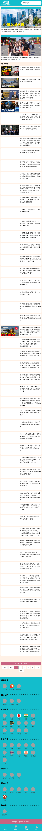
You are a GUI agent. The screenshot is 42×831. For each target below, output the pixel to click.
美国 (4, 719)
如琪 (26, 792)
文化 (4, 756)
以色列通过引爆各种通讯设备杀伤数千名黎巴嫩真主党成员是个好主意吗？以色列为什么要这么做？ (30, 637)
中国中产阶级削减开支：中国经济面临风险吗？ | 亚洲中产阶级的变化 (30, 424)
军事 (11, 756)
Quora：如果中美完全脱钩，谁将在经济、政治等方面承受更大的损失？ (30, 413)
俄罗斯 (33, 719)
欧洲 (11, 719)
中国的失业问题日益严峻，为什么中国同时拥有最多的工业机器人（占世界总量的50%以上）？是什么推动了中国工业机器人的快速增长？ (30, 532)
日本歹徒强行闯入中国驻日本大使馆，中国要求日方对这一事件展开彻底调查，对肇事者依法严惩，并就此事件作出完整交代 (30, 94)
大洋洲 (19, 734)
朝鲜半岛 (4, 726)
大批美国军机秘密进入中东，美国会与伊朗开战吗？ (30, 293)
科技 (26, 748)
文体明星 (11, 778)
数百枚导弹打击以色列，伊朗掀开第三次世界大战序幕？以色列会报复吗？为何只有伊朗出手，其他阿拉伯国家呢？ (30, 615)
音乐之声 (18, 778)
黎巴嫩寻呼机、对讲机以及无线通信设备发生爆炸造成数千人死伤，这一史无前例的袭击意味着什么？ (30, 649)
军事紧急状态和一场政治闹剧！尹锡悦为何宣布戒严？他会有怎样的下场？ (30, 507)
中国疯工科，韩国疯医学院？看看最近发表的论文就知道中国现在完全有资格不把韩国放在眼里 (30, 235)
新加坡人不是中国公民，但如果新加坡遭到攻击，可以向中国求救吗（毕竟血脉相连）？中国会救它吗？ (21, 31)
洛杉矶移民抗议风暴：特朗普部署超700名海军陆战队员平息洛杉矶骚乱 (30, 306)
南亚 (19, 726)
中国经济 (11, 704)
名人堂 (4, 800)
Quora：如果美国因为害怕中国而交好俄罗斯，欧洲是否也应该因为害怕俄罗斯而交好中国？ (30, 436)
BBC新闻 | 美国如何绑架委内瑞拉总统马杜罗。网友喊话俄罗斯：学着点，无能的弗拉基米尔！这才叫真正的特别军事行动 (30, 142)
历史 (4, 748)
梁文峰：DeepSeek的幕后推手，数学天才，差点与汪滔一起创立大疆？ (30, 448)
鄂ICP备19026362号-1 (24, 822)
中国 (11, 734)
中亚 (26, 726)
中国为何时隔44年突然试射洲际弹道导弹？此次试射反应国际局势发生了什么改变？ (30, 625)
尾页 (21, 670)
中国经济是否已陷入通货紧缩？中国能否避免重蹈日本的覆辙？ (30, 601)
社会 (33, 748)
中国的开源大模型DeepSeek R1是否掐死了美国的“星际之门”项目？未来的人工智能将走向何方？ (30, 460)
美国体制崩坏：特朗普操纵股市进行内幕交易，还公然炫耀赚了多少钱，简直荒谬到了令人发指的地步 (30, 377)
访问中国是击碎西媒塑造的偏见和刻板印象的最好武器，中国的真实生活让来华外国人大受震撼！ (21, 58)
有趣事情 (4, 815)
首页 (5, 667)
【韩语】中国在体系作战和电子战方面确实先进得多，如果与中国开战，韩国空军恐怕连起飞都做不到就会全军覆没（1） (30, 343)
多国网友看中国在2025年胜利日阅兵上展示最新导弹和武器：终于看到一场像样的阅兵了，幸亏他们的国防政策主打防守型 (30, 189)
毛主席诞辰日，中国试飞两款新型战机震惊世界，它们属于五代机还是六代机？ (30, 484)
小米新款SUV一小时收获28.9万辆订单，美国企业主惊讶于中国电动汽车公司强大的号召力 (30, 271)
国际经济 (18, 704)
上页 (11, 667)
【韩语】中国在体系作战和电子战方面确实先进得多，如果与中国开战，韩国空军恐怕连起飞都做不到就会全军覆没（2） (30, 331)
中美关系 (4, 689)
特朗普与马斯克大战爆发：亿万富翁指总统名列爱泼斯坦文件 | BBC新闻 (30, 318)
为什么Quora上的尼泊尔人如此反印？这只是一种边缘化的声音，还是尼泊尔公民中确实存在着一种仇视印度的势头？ (30, 579)
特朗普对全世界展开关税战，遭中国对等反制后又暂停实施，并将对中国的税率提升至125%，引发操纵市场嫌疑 (30, 402)
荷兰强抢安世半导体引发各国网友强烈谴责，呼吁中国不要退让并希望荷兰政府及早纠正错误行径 (30, 164)
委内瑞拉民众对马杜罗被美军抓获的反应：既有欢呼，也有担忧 (30, 128)
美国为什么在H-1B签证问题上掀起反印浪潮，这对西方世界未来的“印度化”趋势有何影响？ (30, 472)
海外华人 (18, 748)
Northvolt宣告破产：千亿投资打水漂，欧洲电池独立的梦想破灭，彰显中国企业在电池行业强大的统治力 (30, 496)
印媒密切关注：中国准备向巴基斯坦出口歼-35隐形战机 (30, 80)
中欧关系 (18, 689)
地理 (11, 748)
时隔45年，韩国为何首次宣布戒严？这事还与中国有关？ (29, 518)
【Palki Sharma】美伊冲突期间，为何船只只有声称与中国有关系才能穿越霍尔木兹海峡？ (30, 117)
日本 (19, 719)
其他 (4, 792)
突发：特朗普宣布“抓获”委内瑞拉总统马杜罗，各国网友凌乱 (30, 151)
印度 (26, 719)
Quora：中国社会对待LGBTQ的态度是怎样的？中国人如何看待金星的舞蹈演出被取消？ (30, 554)
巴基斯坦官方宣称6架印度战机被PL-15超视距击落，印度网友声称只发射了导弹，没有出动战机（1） (30, 365)
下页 (37, 667)
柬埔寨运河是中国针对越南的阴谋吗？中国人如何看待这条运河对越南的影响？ (30, 590)
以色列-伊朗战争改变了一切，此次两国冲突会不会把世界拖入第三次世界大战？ (30, 283)
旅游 (19, 756)
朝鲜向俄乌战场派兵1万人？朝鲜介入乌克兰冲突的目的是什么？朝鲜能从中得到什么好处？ (30, 566)
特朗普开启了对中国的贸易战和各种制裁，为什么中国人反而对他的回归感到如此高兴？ (30, 543)
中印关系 (11, 689)
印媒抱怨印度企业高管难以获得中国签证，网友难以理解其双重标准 (30, 69)
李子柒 (12, 792)
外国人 (26, 756)
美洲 (26, 734)
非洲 (4, 734)
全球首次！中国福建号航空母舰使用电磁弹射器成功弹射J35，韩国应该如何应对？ (30, 176)
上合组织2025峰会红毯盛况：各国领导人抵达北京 (30, 210)
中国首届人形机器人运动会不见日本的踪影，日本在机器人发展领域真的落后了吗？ (30, 223)
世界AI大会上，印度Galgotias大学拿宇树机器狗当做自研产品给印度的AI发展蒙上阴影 (30, 105)
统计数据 (33, 756)
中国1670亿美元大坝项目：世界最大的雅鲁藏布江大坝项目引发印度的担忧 (30, 247)
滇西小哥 (18, 792)
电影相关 (4, 778)
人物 (4, 763)
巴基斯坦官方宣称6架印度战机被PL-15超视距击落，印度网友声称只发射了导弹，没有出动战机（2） (30, 353)
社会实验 (33, 792)
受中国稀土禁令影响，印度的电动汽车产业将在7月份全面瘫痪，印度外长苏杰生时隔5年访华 (30, 259)
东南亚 (12, 726)
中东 (33, 726)
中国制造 (4, 704)
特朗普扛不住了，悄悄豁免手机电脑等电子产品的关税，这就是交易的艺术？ (30, 389)
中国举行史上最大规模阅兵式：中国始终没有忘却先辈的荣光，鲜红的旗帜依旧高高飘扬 (30, 200)
